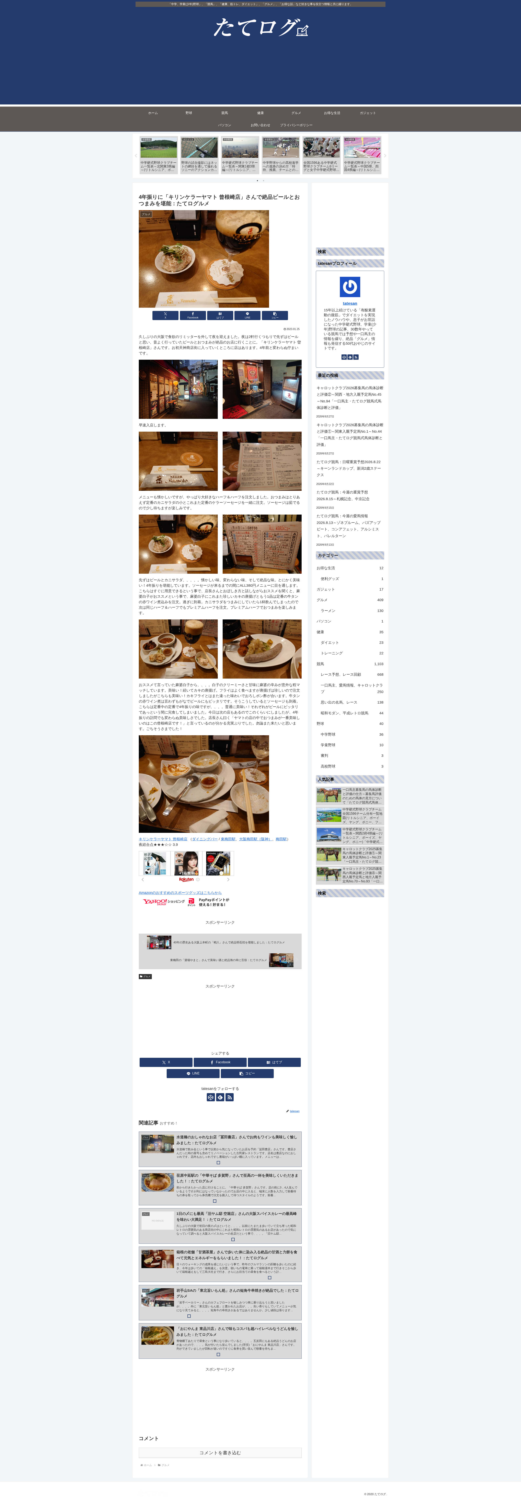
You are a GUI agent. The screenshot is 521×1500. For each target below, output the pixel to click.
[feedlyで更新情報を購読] (220, 1097)
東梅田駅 (228, 839)
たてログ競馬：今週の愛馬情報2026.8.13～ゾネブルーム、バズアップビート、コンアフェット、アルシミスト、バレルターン (349, 526)
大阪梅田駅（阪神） (255, 839)
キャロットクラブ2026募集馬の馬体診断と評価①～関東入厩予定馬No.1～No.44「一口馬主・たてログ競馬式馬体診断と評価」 (350, 435)
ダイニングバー (205, 839)
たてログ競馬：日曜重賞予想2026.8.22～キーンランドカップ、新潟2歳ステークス (349, 468)
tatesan (350, 303)
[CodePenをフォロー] (211, 1097)
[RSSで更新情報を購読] (229, 1097)
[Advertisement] (260, 76)
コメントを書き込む (220, 1452)
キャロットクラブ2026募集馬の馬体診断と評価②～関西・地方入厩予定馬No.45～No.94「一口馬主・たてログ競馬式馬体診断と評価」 (350, 398)
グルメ (147, 976)
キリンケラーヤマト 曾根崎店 (163, 839)
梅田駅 (281, 839)
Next (385, 156)
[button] (275, 315)
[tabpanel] (159, 155)
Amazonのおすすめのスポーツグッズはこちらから (180, 893)
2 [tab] (264, 181)
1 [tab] (257, 181)
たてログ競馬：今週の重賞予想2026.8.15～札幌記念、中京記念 (343, 495)
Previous (136, 156)
